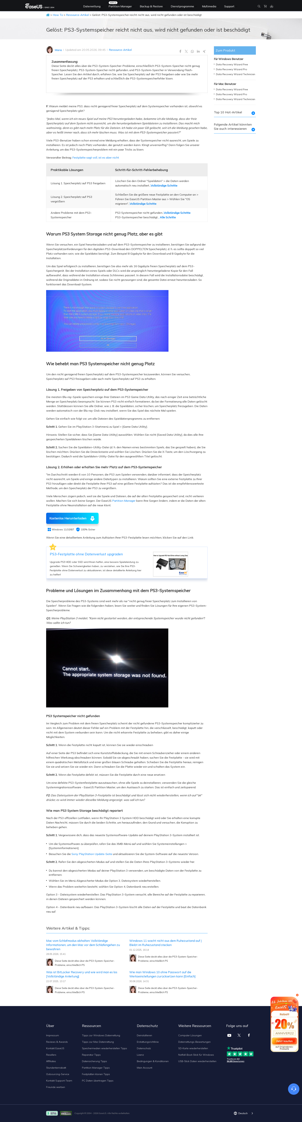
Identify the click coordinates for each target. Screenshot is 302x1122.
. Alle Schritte (167, 217)
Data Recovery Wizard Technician (235, 74)
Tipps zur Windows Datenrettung (101, 1035)
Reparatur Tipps (91, 1054)
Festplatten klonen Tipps (96, 1074)
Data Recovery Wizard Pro (231, 69)
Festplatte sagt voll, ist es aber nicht (95, 157)
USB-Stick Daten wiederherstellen (197, 1061)
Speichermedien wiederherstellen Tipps (104, 1048)
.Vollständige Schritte (163, 185)
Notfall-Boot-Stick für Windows (196, 1054)
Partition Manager (120, 6)
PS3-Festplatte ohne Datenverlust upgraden (86, 554)
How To (58, 15)
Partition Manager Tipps (96, 1067)
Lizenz (140, 1054)
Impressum (52, 1035)
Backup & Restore (151, 6)
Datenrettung (91, 6)
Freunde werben (55, 1087)
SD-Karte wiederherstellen (193, 1048)
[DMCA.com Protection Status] (67, 1113)
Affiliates (51, 1061)
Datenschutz (144, 1048)
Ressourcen (91, 1026)
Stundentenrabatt (56, 1067)
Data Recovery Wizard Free (232, 64)
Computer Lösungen (190, 1035)
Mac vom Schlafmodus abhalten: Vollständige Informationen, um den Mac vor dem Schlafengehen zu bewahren (83, 945)
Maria (58, 50)
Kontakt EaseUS (55, 1048)
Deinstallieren (144, 1035)
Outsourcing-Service (57, 1074)
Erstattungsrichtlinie (148, 1041)
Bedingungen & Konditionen (153, 1061)
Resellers (51, 1054)
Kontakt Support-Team (59, 1080)
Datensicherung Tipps (94, 1061)
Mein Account (144, 1067)
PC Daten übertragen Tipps (97, 1080)
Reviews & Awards (57, 1041)
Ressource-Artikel (77, 15)
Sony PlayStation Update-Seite (91, 854)
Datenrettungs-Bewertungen (194, 1041)
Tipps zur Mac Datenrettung (98, 1041)
